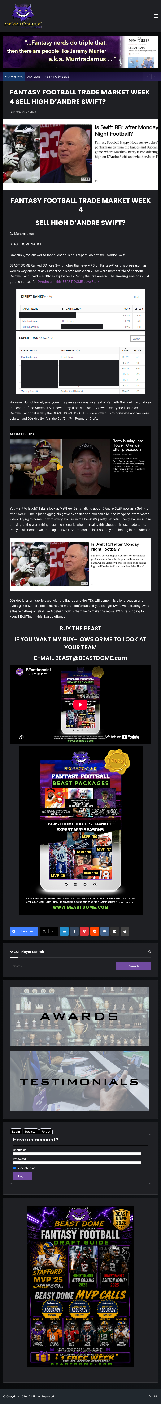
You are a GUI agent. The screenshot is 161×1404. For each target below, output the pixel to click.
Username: (20, 1150)
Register (30, 1131)
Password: (20, 1159)
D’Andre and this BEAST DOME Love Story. (69, 282)
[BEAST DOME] (23, 16)
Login (16, 1131)
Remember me (26, 1168)
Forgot (46, 1131)
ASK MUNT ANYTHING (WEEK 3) (48, 76)
